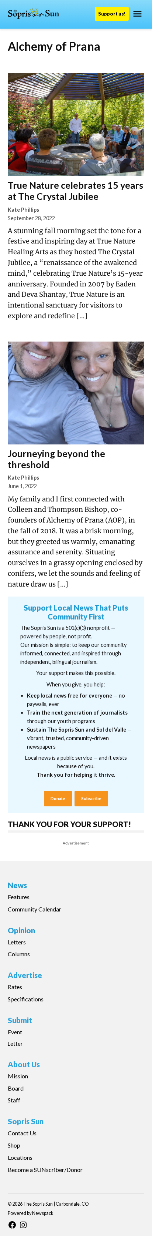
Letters (17, 942)
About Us (24, 1064)
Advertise (25, 975)
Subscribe (91, 798)
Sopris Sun (26, 1121)
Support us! (111, 14)
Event (15, 1031)
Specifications (26, 998)
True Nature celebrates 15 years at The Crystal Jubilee (75, 190)
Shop (14, 1145)
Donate (58, 798)
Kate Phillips (23, 209)
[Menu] (138, 14)
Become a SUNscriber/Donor (45, 1169)
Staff (14, 1100)
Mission (18, 1075)
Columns (19, 953)
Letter (15, 1044)
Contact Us (22, 1132)
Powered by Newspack (30, 1213)
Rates (15, 986)
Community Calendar (34, 909)
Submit (20, 1020)
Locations (20, 1157)
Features (19, 896)
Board (16, 1088)
